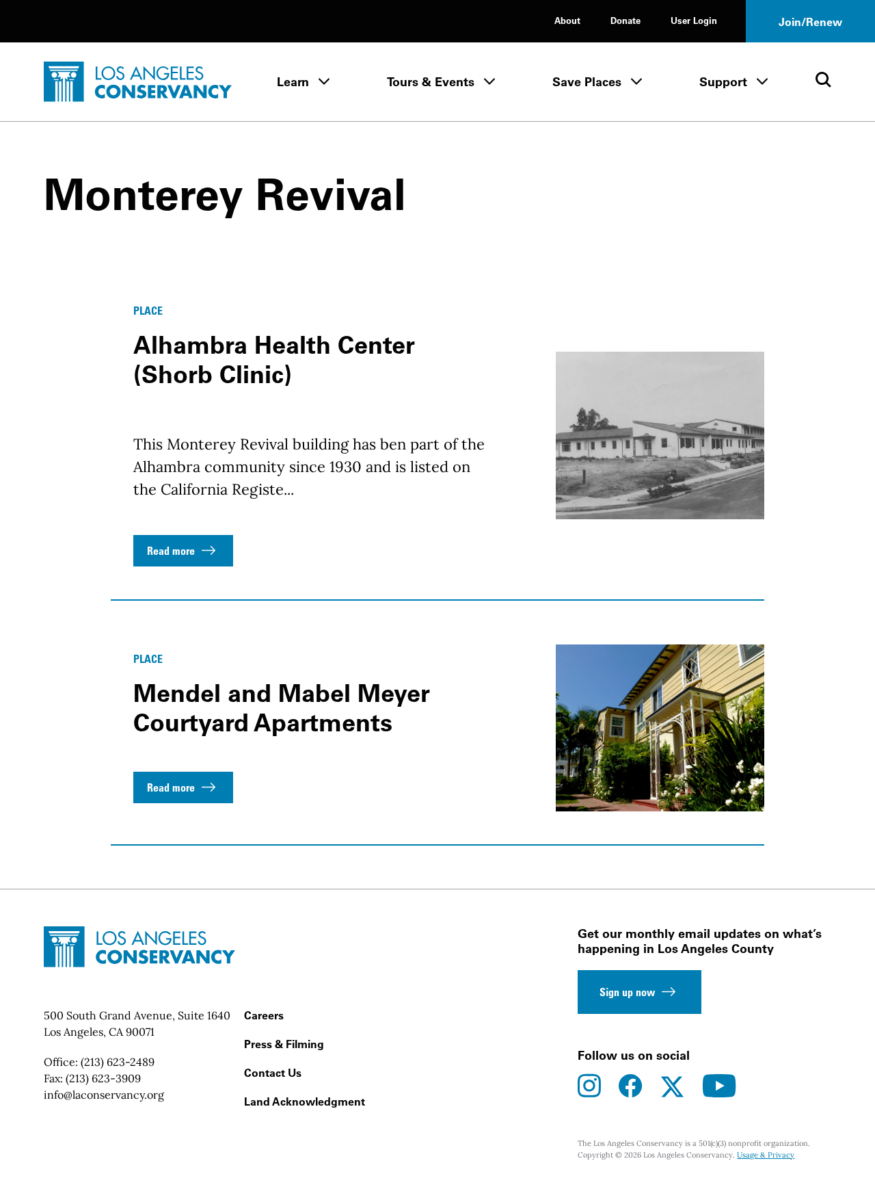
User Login (694, 20)
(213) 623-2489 (117, 1062)
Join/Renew (810, 22)
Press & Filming (284, 1044)
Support (723, 82)
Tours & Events (430, 82)
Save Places (586, 82)
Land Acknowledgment (304, 1101)
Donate (625, 20)
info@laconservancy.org (104, 1094)
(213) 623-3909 (103, 1078)
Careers (264, 1015)
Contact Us (272, 1073)
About (567, 20)
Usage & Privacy (765, 1155)
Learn (293, 82)
